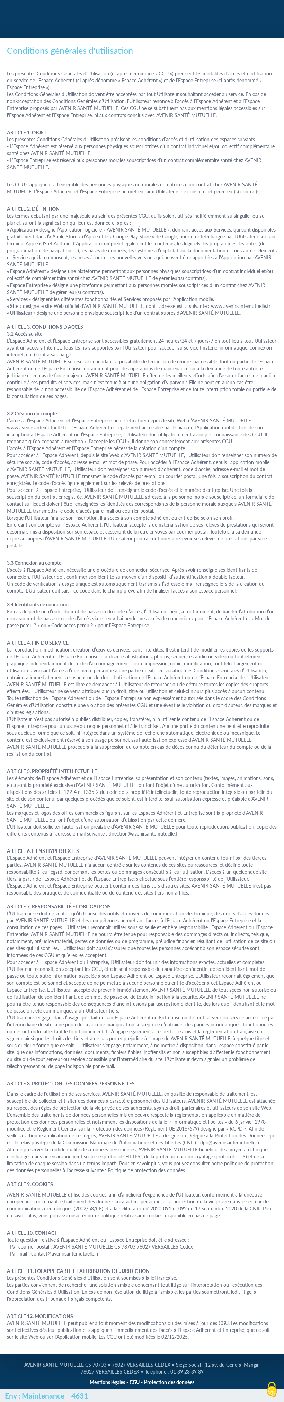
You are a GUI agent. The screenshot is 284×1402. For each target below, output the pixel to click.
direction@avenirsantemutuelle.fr (144, 834)
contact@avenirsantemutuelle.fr (65, 1254)
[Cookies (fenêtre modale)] (272, 1390)
